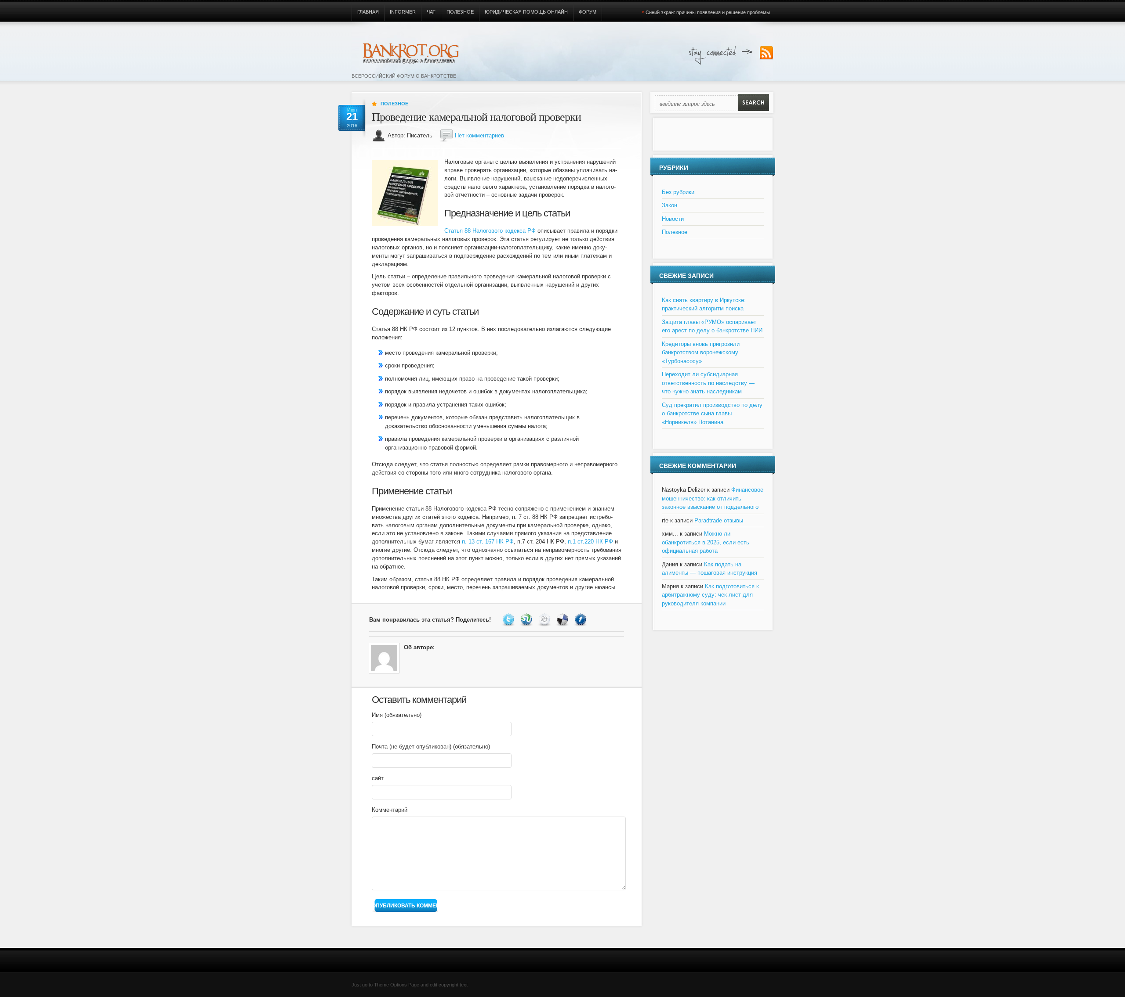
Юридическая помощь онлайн (526, 11)
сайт (378, 778)
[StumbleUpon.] (527, 619)
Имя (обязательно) (396, 715)
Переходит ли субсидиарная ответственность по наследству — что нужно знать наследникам (708, 383)
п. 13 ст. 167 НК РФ (488, 541)
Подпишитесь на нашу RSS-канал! (766, 53)
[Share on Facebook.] (581, 619)
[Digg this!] (545, 619)
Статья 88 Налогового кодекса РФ (490, 230)
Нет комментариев (479, 135)
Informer (403, 11)
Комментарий (389, 809)
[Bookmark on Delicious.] (563, 619)
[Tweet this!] (509, 619)
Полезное (460, 11)
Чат (431, 11)
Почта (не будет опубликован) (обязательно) (431, 746)
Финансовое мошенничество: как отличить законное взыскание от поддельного (712, 498)
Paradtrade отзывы (718, 520)
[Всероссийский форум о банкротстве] (406, 51)
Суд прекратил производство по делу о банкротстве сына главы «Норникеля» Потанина (712, 413)
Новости (673, 219)
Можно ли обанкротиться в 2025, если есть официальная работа (705, 542)
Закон (669, 205)
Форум (587, 11)
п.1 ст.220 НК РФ (590, 541)
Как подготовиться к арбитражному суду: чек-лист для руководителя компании (710, 595)
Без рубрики (678, 192)
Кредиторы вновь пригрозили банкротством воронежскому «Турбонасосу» (701, 352)
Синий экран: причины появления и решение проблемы (708, 12)
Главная (368, 11)
